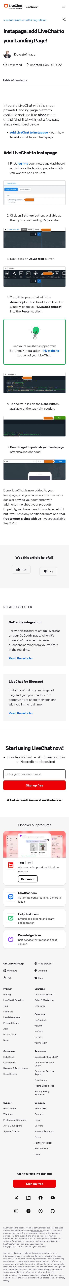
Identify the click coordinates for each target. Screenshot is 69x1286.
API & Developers (12, 1125)
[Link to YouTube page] (53, 1198)
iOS (10, 977)
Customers (9, 1062)
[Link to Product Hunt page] (28, 1211)
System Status (11, 1131)
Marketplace (10, 1034)
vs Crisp (38, 1031)
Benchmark (40, 1079)
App (5, 1028)
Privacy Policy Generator (41, 1093)
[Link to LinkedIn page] (28, 1198)
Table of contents (15, 80)
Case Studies (10, 1073)
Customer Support (44, 994)
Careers (38, 1125)
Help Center (31, 6)
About (40, 1108)
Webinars (8, 1114)
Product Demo (11, 1022)
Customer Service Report (44, 1073)
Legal (37, 1154)
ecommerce (37, 1230)
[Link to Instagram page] (16, 1211)
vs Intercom (40, 1042)
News (6, 1039)
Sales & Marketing (44, 1000)
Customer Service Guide (44, 1064)
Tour (5, 1005)
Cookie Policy (43, 1269)
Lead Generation (12, 1017)
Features (8, 1011)
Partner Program (43, 1142)
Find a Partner (41, 1148)
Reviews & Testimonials (15, 1068)
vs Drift (38, 1025)
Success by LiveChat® (46, 1056)
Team (37, 1119)
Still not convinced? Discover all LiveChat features (34, 799)
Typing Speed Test (44, 1085)
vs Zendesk (40, 1019)
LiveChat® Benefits (13, 1000)
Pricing (7, 994)
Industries (8, 1056)
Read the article (20, 658)
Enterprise (40, 1005)
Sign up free (34, 785)
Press (37, 1136)
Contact (38, 1114)
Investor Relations (44, 1131)
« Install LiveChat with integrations (24, 20)
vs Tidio (38, 1036)
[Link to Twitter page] (16, 1198)
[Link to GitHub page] (53, 1211)
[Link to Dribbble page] (41, 1211)
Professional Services (14, 1119)
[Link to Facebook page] (41, 1198)
